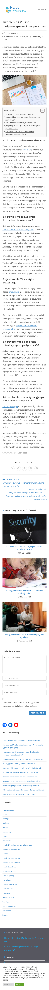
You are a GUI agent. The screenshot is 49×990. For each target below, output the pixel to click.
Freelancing (6, 832)
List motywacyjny (10, 406)
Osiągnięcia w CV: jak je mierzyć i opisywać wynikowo (24, 636)
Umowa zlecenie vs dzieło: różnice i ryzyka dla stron (20, 777)
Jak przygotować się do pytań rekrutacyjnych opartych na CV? (23, 127)
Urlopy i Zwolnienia (9, 906)
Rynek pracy (6, 893)
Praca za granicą (8, 876)
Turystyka (6, 902)
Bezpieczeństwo (8, 810)
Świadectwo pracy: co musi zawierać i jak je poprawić (20, 785)
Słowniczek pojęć (8, 897)
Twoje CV (27, 149)
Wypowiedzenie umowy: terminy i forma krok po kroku (21, 781)
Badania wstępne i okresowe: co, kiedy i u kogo (18, 794)
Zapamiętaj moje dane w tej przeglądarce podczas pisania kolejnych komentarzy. (20, 704)
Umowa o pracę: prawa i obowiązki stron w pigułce (20, 772)
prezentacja (14, 292)
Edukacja (5, 823)
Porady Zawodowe (9, 867)
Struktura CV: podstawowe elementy (19, 114)
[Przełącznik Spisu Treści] (41, 111)
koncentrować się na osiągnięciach (18, 229)
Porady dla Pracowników (11, 862)
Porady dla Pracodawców (11, 858)
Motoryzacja (6, 840)
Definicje (5, 819)
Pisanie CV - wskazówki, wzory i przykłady (23, 37)
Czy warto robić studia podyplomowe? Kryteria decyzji (21, 768)
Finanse (5, 827)
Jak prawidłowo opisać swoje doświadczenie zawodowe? (22, 118)
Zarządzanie (6, 911)
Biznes (4, 814)
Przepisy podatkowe (9, 884)
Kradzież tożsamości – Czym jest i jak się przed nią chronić (24, 548)
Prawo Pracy (6, 880)
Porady (5, 39)
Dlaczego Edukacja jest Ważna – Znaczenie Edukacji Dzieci (24, 592)
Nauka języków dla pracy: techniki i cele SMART (18, 764)
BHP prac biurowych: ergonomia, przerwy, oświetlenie (21, 740)
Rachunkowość (7, 889)
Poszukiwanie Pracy (9, 871)
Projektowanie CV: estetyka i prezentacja (21, 123)
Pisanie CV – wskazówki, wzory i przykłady (17, 845)
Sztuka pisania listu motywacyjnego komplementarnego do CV (19, 132)
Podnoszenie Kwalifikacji (11, 849)
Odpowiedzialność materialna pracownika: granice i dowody (23, 790)
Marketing (6, 836)
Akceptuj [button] (19, 984)
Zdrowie (5, 915)
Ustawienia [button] (8, 984)
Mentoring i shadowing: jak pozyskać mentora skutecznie (22, 759)
